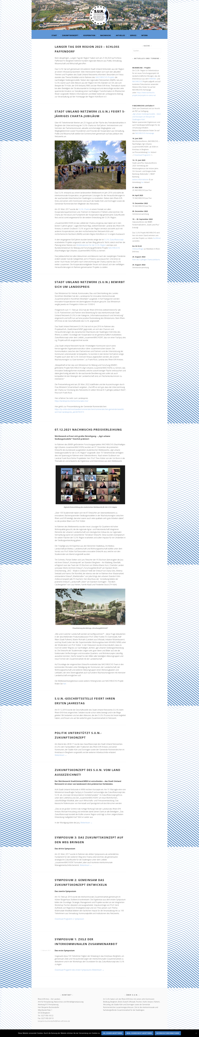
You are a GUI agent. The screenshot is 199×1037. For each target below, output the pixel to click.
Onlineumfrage (137, 249)
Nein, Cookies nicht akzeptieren (139, 1033)
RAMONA (152, 79)
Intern (144, 35)
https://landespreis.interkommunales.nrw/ (71, 401)
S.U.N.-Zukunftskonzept (113, 239)
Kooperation (89, 35)
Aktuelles (120, 35)
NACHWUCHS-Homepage (144, 133)
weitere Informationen (140, 179)
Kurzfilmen (157, 238)
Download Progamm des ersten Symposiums (73, 970)
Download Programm (142, 155)
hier (64, 683)
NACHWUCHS (105, 35)
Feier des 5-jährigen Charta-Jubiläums (146, 259)
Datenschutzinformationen (167, 1033)
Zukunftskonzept (70, 35)
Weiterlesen (61, 755)
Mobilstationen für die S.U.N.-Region (91, 245)
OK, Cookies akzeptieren (112, 1033)
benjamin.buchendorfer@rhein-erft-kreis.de (54, 1021)
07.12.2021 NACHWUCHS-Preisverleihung (88, 429)
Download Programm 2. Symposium (69, 919)
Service (133, 35)
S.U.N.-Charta (84, 209)
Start (54, 35)
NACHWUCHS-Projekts (105, 77)
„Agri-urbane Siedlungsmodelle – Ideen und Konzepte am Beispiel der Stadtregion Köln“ (146, 117)
